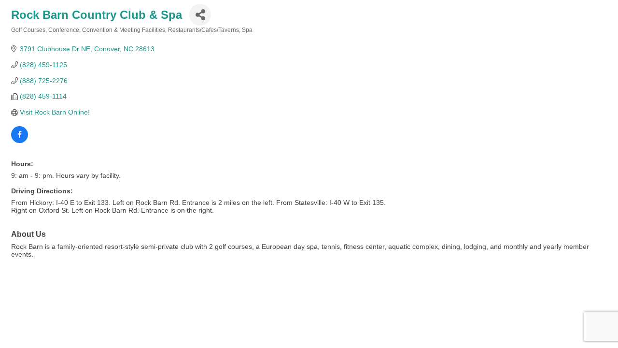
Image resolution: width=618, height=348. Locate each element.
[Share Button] (200, 15)
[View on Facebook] (19, 141)
